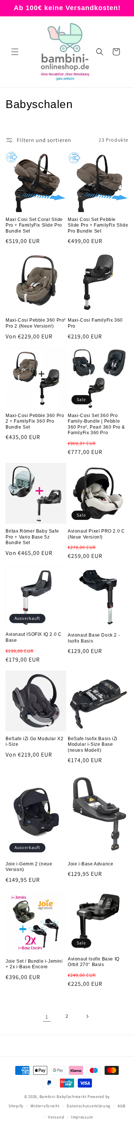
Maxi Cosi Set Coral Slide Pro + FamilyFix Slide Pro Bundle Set (34, 225)
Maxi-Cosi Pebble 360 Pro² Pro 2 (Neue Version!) (36, 323)
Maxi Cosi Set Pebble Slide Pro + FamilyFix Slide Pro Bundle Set (98, 225)
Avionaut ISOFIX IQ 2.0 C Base (33, 637)
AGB (121, 1105)
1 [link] (46, 1016)
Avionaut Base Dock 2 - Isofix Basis (94, 638)
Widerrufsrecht (45, 1105)
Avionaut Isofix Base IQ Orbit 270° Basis (93, 962)
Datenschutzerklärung (89, 1105)
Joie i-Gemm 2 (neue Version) (29, 866)
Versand (56, 1117)
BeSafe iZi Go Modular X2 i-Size (34, 741)
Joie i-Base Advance (90, 864)
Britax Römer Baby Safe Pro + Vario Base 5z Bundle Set (32, 536)
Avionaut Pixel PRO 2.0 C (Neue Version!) (96, 534)
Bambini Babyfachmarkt (63, 1096)
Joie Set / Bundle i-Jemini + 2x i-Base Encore (34, 964)
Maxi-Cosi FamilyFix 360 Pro (95, 323)
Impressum (82, 1117)
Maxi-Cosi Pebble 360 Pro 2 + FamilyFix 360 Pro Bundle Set (35, 421)
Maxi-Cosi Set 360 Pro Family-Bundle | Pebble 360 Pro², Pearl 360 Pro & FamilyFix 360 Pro (96, 424)
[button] (15, 52)
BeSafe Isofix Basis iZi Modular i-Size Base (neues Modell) (93, 744)
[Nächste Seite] (87, 1016)
